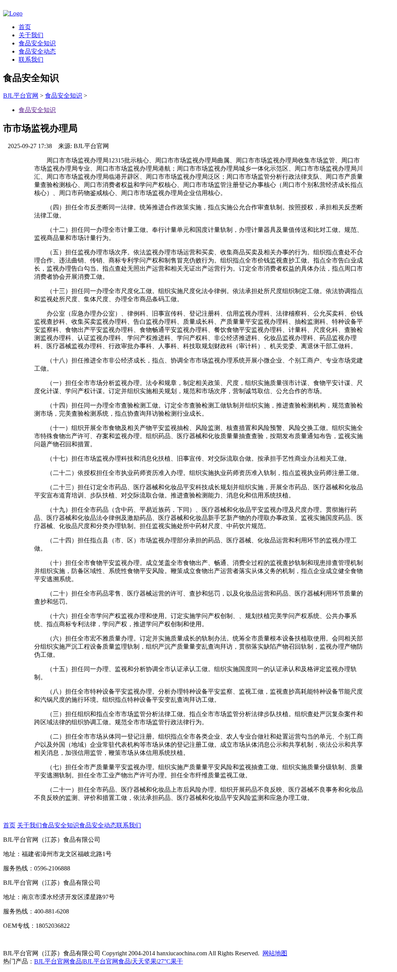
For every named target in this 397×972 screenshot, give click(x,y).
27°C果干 (170, 961)
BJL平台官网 (20, 95)
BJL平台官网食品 (58, 961)
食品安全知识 (37, 43)
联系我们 (31, 59)
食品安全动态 (37, 51)
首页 (25, 27)
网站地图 (274, 953)
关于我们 (31, 35)
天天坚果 (144, 961)
